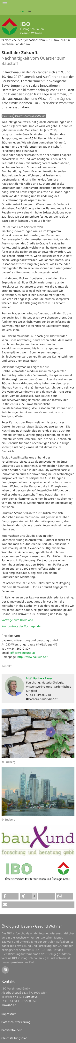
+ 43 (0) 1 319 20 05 (25, 997)
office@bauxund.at (22, 652)
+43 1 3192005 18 (39, 695)
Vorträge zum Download (17, 620)
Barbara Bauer (39, 678)
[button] (10, 896)
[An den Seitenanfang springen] (70, 1037)
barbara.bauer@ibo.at (42, 699)
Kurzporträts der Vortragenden (22, 626)
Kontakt (8, 981)
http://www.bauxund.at (32, 657)
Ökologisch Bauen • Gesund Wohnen (32, 926)
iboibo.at (9, 1005)
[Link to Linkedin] (5, 969)
